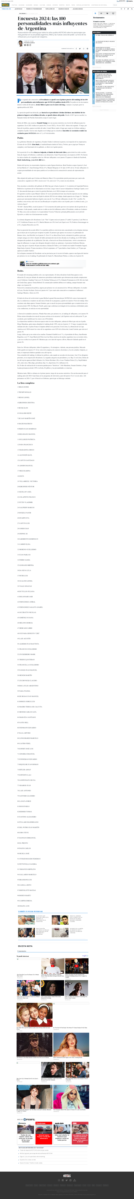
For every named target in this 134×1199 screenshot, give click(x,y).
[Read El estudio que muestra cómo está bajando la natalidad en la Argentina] (26, 916)
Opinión (55, 5)
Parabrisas (69, 1185)
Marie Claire (43, 1185)
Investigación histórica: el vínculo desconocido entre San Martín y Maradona (42, 931)
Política (14, 5)
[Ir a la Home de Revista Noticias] (5, 5)
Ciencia (49, 5)
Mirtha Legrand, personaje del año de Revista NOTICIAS (36, 1153)
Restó (68, 5)
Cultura (42, 5)
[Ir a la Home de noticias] (67, 1175)
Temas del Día (6, 9)
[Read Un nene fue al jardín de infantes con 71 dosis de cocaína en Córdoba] (60, 929)
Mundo (36, 5)
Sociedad (21, 5)
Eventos (61, 5)
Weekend (62, 1185)
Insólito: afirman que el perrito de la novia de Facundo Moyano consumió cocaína (76, 918)
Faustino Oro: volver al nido (28, 1160)
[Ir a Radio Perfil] (121, 1)
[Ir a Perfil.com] (130, 1)
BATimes (106, 1185)
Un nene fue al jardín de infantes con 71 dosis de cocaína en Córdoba (76, 930)
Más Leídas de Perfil (100, 72)
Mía (93, 1185)
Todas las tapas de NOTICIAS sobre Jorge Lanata (34, 1150)
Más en (20, 1119)
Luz (89, 1185)
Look (84, 1185)
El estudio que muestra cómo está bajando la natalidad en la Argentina (42, 918)
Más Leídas (96, 33)
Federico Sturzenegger (34, 9)
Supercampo (78, 1185)
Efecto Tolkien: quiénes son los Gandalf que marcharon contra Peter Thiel (42, 264)
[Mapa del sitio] (74, 1180)
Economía (29, 5)
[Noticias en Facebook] (124, 9)
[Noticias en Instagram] (121, 9)
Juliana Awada (78, 9)
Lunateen (99, 1185)
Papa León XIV (50, 9)
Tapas (73, 5)
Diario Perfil (29, 1185)
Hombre (56, 1185)
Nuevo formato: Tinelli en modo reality (31, 1163)
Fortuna (50, 1185)
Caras (36, 1185)
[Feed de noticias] (132, 9)
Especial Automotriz (83, 5)
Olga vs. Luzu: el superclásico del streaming (32, 1156)
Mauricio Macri (64, 9)
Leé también (31, 261)
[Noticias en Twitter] (128, 9)
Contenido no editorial (99, 5)
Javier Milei (19, 9)
